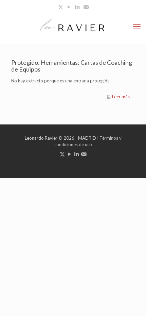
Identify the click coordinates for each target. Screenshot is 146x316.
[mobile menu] (137, 26)
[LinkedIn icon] (77, 7)
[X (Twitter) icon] (60, 7)
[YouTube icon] (69, 7)
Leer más (121, 96)
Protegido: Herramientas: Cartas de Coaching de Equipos (71, 66)
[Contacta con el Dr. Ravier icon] (86, 7)
